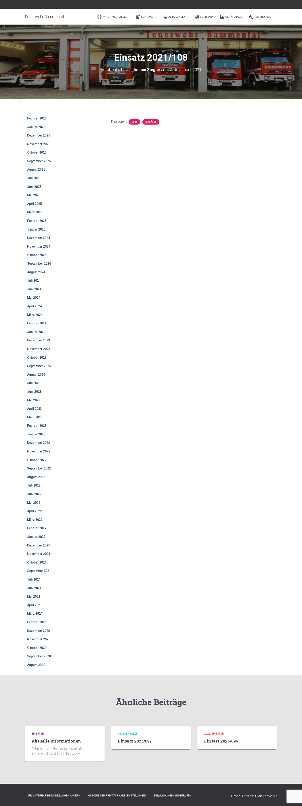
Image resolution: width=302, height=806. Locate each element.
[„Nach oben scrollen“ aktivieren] (293, 797)
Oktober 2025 (36, 152)
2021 (134, 122)
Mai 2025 (33, 195)
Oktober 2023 (36, 357)
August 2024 (36, 272)
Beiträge (147, 16)
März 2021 (34, 613)
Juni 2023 (34, 391)
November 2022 (38, 451)
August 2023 (36, 374)
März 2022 (34, 519)
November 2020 (38, 639)
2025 (121, 733)
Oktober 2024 (36, 255)
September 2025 (39, 161)
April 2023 (34, 408)
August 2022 (36, 477)
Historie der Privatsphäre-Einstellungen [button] (117, 795)
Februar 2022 (36, 528)
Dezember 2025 (38, 135)
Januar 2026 (36, 127)
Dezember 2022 (38, 442)
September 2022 (39, 468)
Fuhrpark (206, 16)
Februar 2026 (36, 118)
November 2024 (38, 246)
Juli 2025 (33, 178)
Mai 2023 (33, 400)
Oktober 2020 (36, 648)
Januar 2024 (36, 332)
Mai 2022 (33, 502)
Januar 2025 (36, 229)
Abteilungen (177, 16)
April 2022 (34, 511)
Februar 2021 (36, 622)
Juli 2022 (33, 485)
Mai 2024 (33, 297)
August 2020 (36, 665)
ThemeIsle (270, 796)
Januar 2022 (36, 537)
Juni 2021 (34, 588)
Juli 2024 (33, 280)
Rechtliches (262, 16)
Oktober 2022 (36, 460)
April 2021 (34, 605)
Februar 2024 (36, 323)
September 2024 (39, 263)
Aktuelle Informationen (56, 741)
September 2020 (39, 656)
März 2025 (34, 212)
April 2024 (34, 306)
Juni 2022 (34, 494)
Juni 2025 (34, 187)
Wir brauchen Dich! (115, 16)
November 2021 (38, 554)
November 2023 (38, 349)
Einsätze (150, 122)
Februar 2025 (36, 221)
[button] (155, 16)
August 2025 (36, 169)
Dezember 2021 (38, 545)
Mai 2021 (33, 596)
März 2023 (34, 417)
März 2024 (34, 315)
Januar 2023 (36, 434)
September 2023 (39, 366)
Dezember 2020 (38, 631)
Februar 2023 (36, 425)
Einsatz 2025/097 (135, 741)
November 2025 (38, 144)
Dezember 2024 (38, 238)
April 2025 (34, 204)
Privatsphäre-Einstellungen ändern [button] (54, 795)
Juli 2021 (33, 579)
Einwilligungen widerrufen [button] (172, 795)
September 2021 (39, 571)
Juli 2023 (33, 383)
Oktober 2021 (36, 562)
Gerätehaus (233, 16)
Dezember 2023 (38, 340)
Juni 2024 (34, 289)
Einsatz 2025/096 (221, 741)
